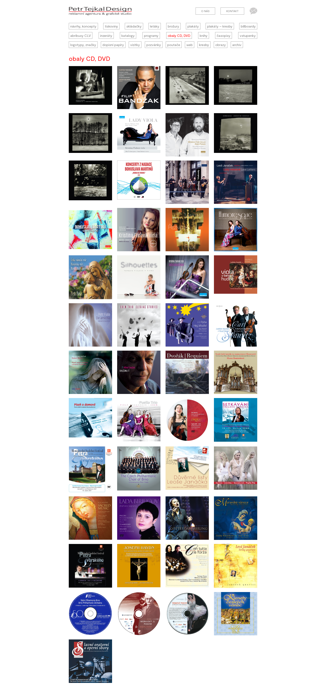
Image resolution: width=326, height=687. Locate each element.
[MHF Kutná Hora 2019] (235, 182)
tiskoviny (111, 26)
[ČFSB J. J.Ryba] (187, 325)
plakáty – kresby (219, 26)
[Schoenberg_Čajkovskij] (187, 182)
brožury (173, 26)
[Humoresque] (235, 229)
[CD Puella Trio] (138, 420)
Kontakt (232, 11)
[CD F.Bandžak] (138, 87)
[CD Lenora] (90, 182)
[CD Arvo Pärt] (90, 134)
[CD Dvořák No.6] (90, 87)
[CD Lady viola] (138, 134)
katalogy (128, 35)
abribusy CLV (80, 35)
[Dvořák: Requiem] (187, 372)
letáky (154, 26)
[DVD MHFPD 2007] (90, 469)
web (189, 45)
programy (151, 35)
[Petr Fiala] (90, 277)
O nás (205, 11)
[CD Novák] (187, 87)
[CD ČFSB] (138, 469)
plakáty (193, 26)
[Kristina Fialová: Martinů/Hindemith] (138, 229)
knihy (203, 35)
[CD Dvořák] (235, 134)
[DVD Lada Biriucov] (138, 518)
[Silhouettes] (138, 277)
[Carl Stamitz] (235, 325)
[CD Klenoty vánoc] (235, 613)
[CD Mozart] (90, 518)
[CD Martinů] (90, 420)
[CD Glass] (235, 87)
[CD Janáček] (187, 469)
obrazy (220, 45)
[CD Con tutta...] (187, 566)
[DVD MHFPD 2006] (90, 566)
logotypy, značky (83, 45)
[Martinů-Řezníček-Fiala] (187, 229)
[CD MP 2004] (138, 613)
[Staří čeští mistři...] (235, 372)
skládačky (134, 26)
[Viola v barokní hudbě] (235, 277)
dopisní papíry (113, 45)
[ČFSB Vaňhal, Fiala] (90, 372)
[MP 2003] (187, 613)
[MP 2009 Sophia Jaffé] (187, 420)
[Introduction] (187, 277)
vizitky (135, 45)
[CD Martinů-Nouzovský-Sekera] (187, 134)
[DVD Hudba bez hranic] (138, 182)
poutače (173, 45)
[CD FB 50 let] (90, 613)
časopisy (223, 35)
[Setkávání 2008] (235, 420)
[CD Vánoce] (235, 518)
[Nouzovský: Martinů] (90, 229)
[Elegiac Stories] (138, 325)
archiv (236, 45)
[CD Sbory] (90, 661)
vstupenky (248, 35)
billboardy (248, 26)
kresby (204, 45)
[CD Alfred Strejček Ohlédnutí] (138, 372)
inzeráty (106, 35)
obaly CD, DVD (179, 35)
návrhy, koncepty (83, 26)
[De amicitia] (90, 325)
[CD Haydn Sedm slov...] (138, 566)
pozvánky (153, 45)
